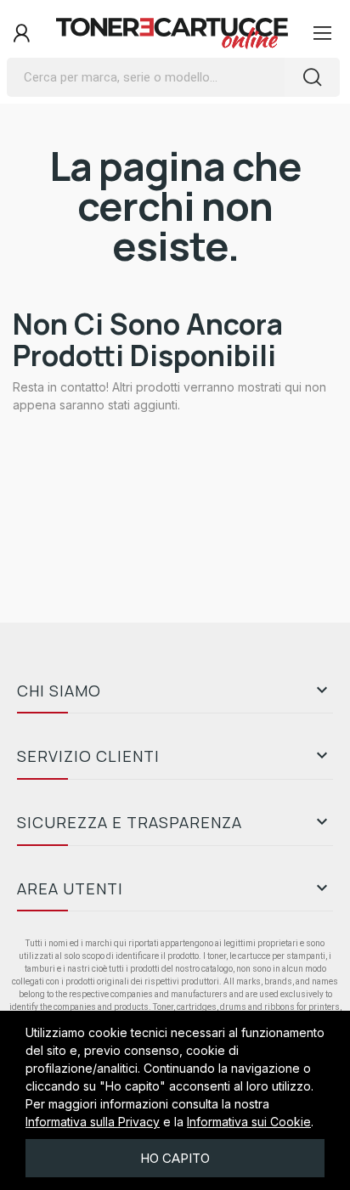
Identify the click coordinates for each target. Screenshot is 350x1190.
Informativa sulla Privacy (92, 1121)
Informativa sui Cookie (249, 1121)
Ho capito (175, 1158)
